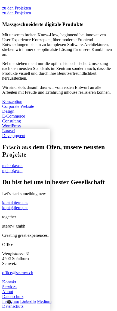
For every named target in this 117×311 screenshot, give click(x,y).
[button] (25, 302)
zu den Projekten (16, 10)
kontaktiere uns (15, 205)
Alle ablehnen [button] (25, 287)
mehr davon (12, 168)
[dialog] (25, 220)
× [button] (44, 134)
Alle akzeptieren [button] (25, 271)
